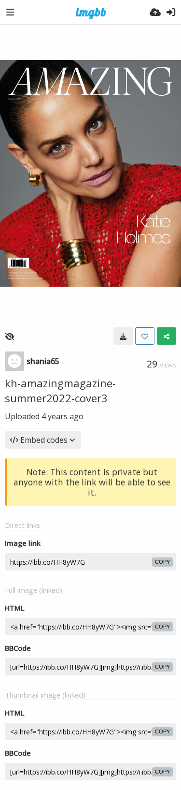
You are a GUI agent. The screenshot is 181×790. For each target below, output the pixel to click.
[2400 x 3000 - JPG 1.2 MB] (123, 336)
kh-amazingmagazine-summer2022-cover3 (60, 390)
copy (162, 562)
